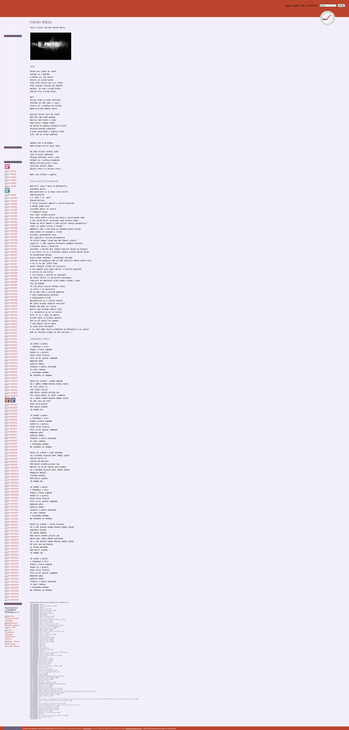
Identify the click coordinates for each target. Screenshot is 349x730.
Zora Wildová (10, 133)
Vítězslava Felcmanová (10, 56)
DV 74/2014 (34, 687)
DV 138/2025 (34, 612)
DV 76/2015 (34, 684)
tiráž (303, 5)
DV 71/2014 (34, 691)
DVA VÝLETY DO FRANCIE (12, 27)
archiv (296, 5)
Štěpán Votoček (11, 126)
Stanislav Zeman (12, 140)
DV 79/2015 (34, 679)
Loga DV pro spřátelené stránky (11, 156)
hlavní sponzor (11, 608)
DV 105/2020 (34, 649)
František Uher (11, 119)
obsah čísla (10, 36)
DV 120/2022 (34, 634)
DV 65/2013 (34, 700)
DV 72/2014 (34, 690)
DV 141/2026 (34, 607)
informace (9, 147)
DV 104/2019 (34, 651)
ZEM (7, 23)
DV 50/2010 (34, 712)
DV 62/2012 (34, 703)
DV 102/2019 (34, 654)
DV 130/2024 (34, 621)
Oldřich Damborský (13, 46)
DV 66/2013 (34, 699)
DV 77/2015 (34, 682)
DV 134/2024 (34, 616)
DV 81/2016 (34, 678)
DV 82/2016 (34, 676)
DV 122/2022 (34, 631)
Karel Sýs (9, 112)
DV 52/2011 (34, 709)
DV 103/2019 (34, 652)
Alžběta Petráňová (12, 98)
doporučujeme (11, 604)
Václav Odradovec (12, 91)
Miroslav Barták (11, 42)
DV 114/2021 (34, 643)
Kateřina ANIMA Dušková (11, 50)
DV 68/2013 (34, 696)
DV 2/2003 (33, 718)
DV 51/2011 (34, 711)
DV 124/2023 (34, 628)
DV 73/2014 (34, 688)
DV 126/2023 (34, 625)
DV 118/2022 (34, 637)
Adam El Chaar (11, 74)
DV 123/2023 (34, 630)
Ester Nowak (10, 84)
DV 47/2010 (34, 715)
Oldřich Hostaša (11, 67)
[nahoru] (8, 721)
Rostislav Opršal (12, 95)
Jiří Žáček (9, 143)
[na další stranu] (346, 20)
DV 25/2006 (34, 717)
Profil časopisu (11, 150)
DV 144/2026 (34, 604)
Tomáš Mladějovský (13, 81)
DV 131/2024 (34, 619)
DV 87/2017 (34, 672)
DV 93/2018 (34, 663)
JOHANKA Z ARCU (12, 32)
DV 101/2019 (34, 655)
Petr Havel (9, 64)
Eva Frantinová (11, 60)
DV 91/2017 (34, 666)
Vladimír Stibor (11, 109)
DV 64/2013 (34, 702)
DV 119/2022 (34, 636)
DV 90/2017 (34, 667)
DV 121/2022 (34, 633)
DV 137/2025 (34, 613)
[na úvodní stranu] (13, 8)
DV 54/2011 (34, 708)
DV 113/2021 (34, 645)
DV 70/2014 (34, 693)
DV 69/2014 (34, 694)
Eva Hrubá (9, 71)
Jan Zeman (9, 136)
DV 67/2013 (34, 697)
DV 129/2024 (34, 622)
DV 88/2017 (34, 670)
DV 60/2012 (34, 705)
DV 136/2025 (34, 615)
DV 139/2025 (34, 610)
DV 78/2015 (34, 681)
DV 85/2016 (34, 675)
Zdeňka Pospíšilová (13, 102)
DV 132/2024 (34, 618)
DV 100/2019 (34, 657)
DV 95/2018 (34, 660)
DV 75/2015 (34, 685)
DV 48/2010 (34, 714)
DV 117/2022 (34, 639)
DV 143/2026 (34, 606)
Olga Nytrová (10, 88)
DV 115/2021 (34, 642)
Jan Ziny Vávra (11, 123)
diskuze (288, 5)
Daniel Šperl (10, 116)
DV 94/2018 (34, 661)
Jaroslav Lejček (11, 78)
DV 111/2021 (34, 646)
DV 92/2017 (34, 664)
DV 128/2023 (34, 624)
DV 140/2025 (34, 609)
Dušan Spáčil (10, 105)
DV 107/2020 (34, 648)
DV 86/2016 (34, 673)
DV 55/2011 (34, 706)
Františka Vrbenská (13, 129)
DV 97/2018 (34, 658)
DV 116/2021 (34, 640)
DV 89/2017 (34, 669)
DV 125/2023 (34, 627)
